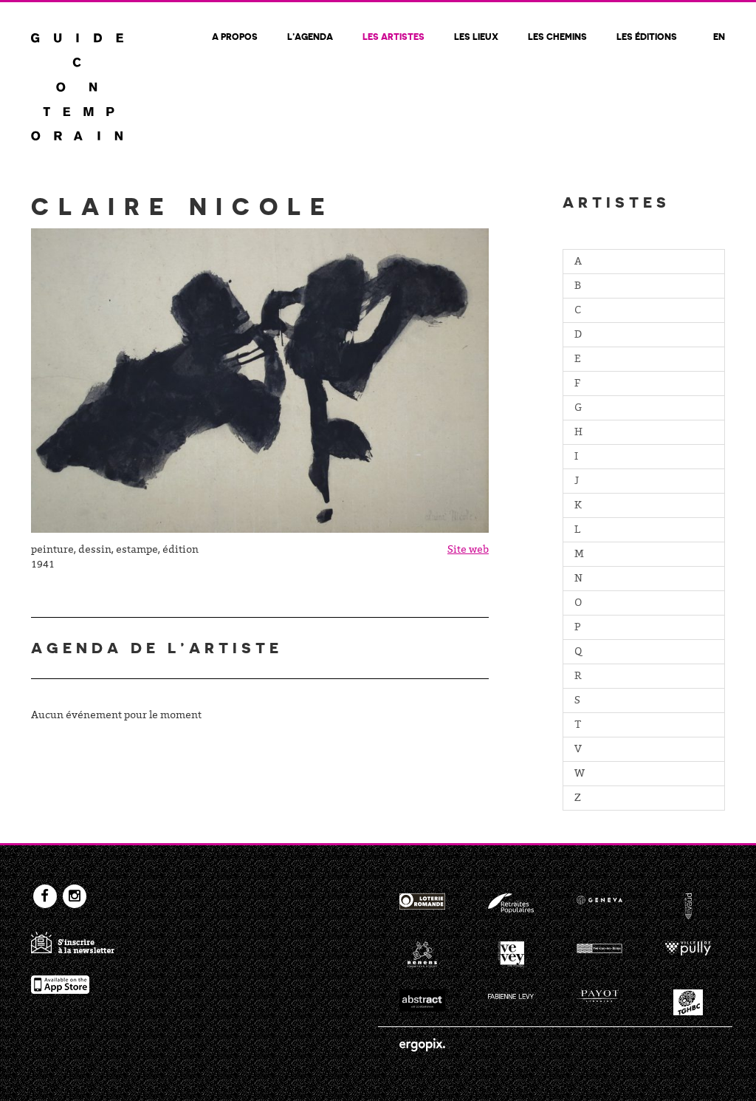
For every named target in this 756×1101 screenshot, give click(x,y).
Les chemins (557, 36)
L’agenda (310, 36)
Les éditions (646, 36)
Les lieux (476, 36)
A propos (235, 36)
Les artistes (393, 36)
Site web (468, 550)
